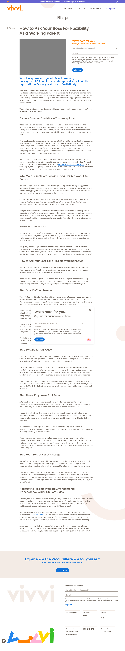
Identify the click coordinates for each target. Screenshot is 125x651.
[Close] (90, 310)
